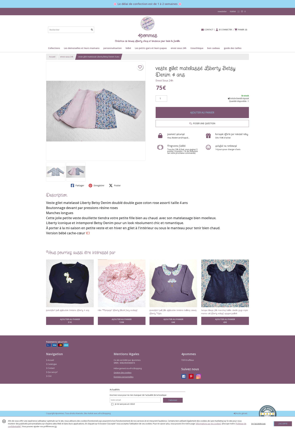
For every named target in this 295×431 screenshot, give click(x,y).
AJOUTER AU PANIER (202, 112)
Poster (117, 185)
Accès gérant (241, 413)
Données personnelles (123, 377)
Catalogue (52, 364)
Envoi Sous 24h (164, 80)
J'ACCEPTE (283, 423)
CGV (49, 376)
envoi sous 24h (66, 56)
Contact (51, 368)
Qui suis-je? (52, 372)
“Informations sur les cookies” (208, 423)
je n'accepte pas (258, 423)
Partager (79, 185)
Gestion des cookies (122, 372)
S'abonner (172, 400)
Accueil (52, 56)
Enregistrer (98, 185)
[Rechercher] (92, 30)
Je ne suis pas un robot (125, 404)
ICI (88, 233)
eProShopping (104, 413)
